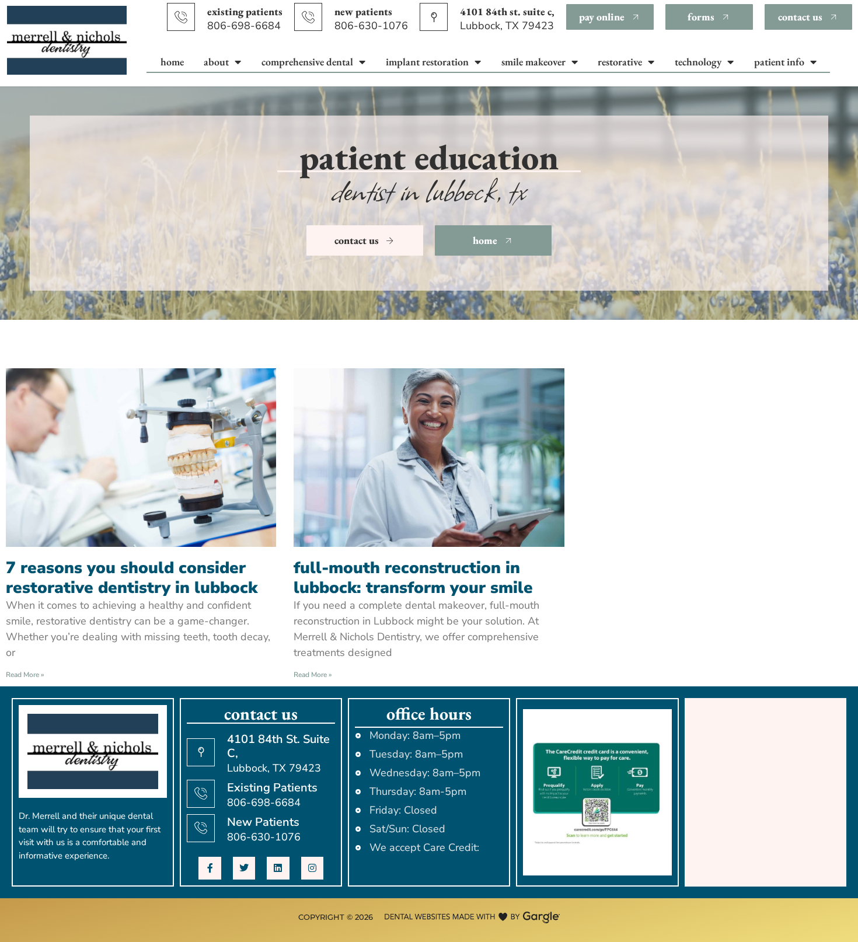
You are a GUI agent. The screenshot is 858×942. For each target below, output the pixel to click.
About (216, 61)
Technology (698, 61)
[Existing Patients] (181, 17)
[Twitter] (244, 868)
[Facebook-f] (209, 868)
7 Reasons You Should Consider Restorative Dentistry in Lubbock (131, 578)
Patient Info (779, 61)
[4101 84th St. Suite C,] (434, 17)
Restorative (620, 61)
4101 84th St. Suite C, (507, 11)
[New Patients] (308, 17)
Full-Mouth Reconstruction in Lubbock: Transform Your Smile (413, 578)
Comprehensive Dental (307, 61)
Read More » (25, 674)
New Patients (363, 11)
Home (172, 61)
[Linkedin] (278, 868)
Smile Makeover (533, 61)
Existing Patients (244, 11)
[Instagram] (312, 868)
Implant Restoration (427, 61)
